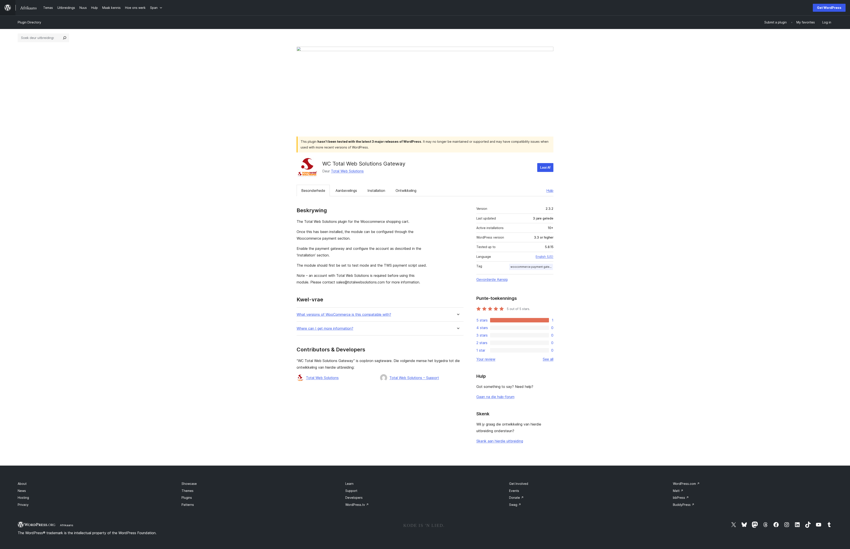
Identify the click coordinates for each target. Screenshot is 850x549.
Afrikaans (66, 525)
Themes (187, 491)
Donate (516, 497)
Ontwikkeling (406, 190)
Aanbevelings (346, 190)
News (22, 491)
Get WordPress (829, 8)
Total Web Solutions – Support (414, 378)
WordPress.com (686, 483)
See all (548, 359)
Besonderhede (313, 190)
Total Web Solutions (347, 171)
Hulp (549, 190)
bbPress (681, 497)
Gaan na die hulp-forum (495, 397)
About (22, 483)
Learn (349, 483)
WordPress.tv (357, 505)
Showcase (189, 483)
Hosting (23, 497)
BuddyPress (683, 505)
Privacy (23, 505)
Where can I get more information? (325, 328)
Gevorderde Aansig (492, 279)
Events (514, 491)
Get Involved (518, 483)
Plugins (187, 497)
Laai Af (545, 167)
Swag (515, 505)
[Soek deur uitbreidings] (64, 37)
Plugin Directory (29, 22)
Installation (376, 190)
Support (351, 491)
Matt (678, 491)
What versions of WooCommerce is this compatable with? (344, 314)
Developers (354, 497)
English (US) (544, 256)
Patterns (188, 505)
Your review (485, 359)
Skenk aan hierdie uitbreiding (499, 441)
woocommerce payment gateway (531, 266)
